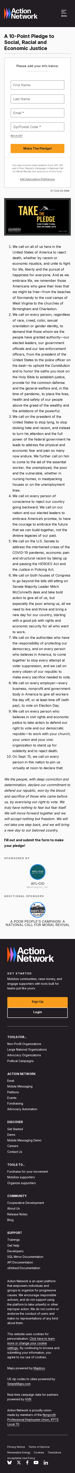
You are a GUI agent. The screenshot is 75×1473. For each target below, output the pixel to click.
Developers (15, 1251)
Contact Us (14, 1151)
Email (10, 1080)
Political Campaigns (20, 1060)
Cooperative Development (25, 1203)
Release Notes (17, 1214)
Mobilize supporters (21, 1177)
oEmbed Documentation (23, 1268)
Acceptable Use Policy (21, 1457)
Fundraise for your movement (27, 1171)
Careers (12, 1146)
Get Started (15, 1129)
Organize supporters (21, 1183)
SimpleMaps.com (18, 1383)
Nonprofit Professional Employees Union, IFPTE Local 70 (33, 1419)
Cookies (39, 1452)
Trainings (13, 1239)
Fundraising (15, 1103)
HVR (28, 1399)
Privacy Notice (16, 1446)
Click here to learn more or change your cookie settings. (31, 1343)
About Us (13, 1208)
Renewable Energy (18, 1452)
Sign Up (38, 1001)
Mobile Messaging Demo (24, 1140)
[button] (64, 15)
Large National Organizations (27, 1049)
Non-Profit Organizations (24, 1044)
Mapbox (39, 1368)
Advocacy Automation (22, 1109)
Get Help (13, 1245)
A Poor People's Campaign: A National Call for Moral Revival (38, 923)
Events (11, 1097)
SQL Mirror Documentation (25, 1256)
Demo (11, 1134)
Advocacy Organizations (24, 1055)
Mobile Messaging (19, 1086)
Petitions (13, 1092)
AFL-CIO (37, 883)
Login (37, 1012)
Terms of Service (39, 1446)
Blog (10, 1219)
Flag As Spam (61, 191)
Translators (54, 1452)
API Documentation (20, 1262)
